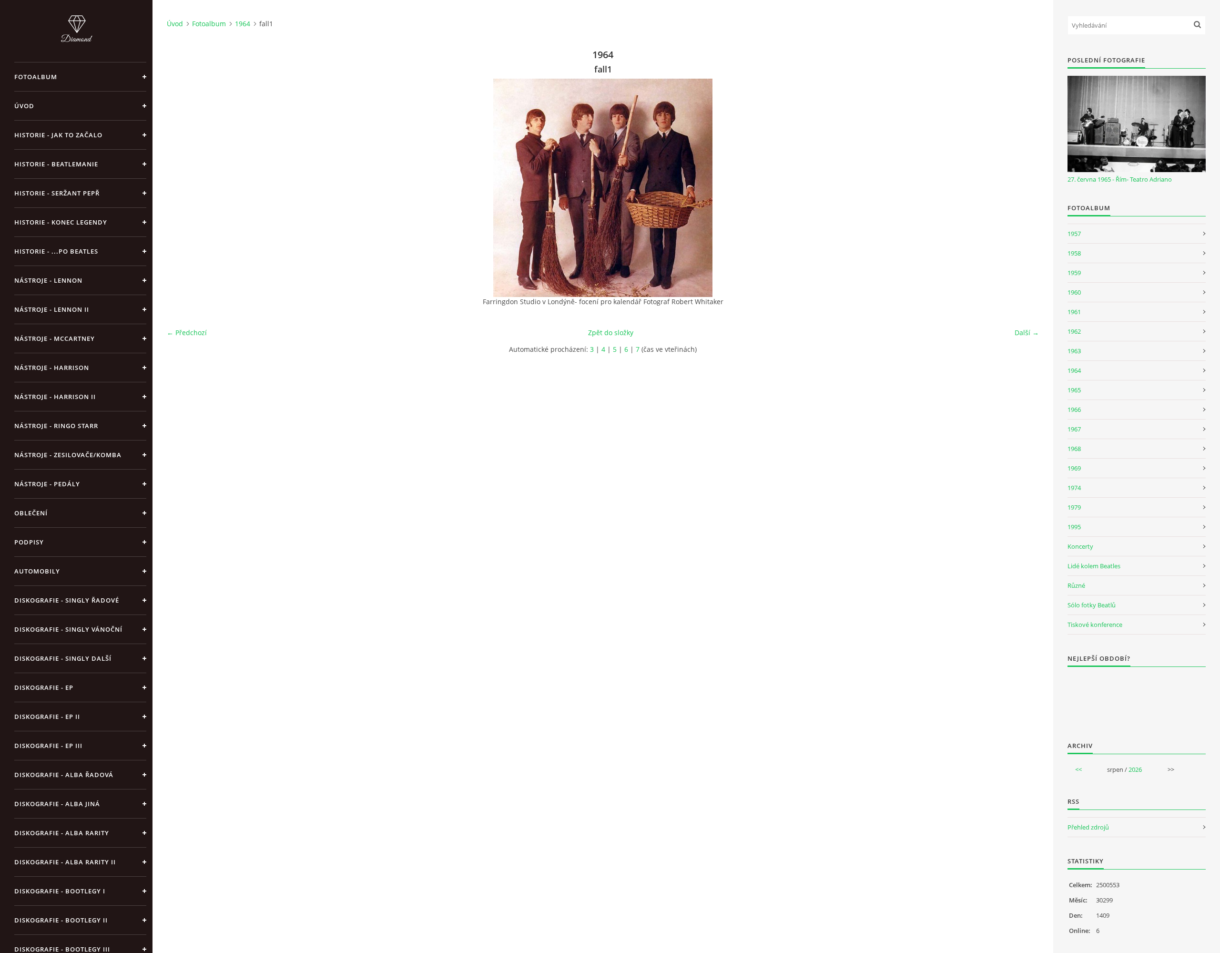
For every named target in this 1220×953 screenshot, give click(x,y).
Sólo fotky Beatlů (1092, 605)
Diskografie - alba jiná (57, 803)
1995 (1074, 527)
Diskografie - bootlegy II (61, 920)
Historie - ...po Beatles (56, 251)
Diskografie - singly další (63, 658)
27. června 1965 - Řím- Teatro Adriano (1120, 179)
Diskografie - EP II (47, 716)
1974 (1074, 487)
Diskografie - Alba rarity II (65, 862)
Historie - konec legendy (60, 222)
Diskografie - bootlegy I (59, 891)
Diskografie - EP (43, 687)
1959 (1074, 272)
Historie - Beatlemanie (56, 164)
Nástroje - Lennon (48, 280)
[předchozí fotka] (182, 188)
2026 (1135, 769)
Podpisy (29, 542)
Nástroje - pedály (47, 484)
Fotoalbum (35, 76)
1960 (1074, 292)
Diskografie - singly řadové (66, 600)
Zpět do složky (610, 332)
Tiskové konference (1095, 624)
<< (1078, 769)
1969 (1074, 468)
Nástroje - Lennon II (51, 309)
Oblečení (31, 513)
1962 (1074, 331)
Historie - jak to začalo (58, 135)
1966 (1074, 409)
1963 (1074, 351)
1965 (1074, 390)
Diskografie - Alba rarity (61, 833)
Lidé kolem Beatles (1094, 566)
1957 (1074, 233)
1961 (1074, 311)
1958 (1074, 253)
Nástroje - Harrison (51, 367)
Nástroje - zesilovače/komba (68, 455)
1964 (242, 23)
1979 (1074, 507)
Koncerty (1080, 546)
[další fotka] (1023, 188)
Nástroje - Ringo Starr (56, 425)
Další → (1027, 332)
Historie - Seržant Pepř (57, 193)
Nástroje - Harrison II (55, 396)
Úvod (24, 106)
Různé (1076, 585)
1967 (1074, 429)
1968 (1074, 448)
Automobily (37, 571)
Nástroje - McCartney (54, 338)
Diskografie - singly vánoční (68, 629)
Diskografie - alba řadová (63, 774)
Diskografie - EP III (48, 745)
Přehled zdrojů (1088, 827)
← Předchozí (187, 332)
